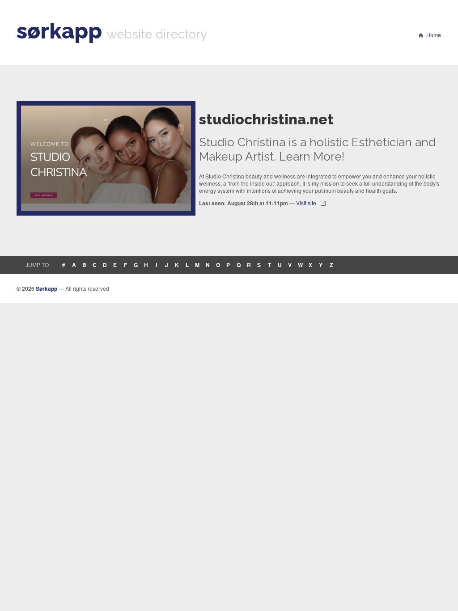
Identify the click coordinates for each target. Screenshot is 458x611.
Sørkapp (46, 288)
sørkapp (59, 30)
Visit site (306, 203)
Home (433, 34)
